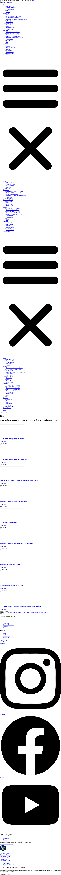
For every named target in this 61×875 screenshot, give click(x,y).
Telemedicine (9, 22)
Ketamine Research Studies (13, 34)
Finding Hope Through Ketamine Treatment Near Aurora (19, 480)
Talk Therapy (9, 20)
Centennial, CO (10, 53)
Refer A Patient (7, 54)
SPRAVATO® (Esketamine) (13, 16)
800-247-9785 (6, 835)
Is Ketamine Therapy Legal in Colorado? (13, 459)
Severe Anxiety (10, 27)
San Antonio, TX (10, 47)
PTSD (8, 26)
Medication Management (12, 17)
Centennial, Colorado (5, 855)
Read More (3, 441)
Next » (46, 612)
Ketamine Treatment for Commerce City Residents (16, 543)
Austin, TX (9, 46)
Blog (7, 42)
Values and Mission (11, 7)
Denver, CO (9, 49)
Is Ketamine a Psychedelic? (9, 522)
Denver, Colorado (4, 853)
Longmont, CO (10, 50)
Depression (9, 24)
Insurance (8, 10)
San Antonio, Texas (5, 860)
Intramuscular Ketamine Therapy (14, 14)
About (4, 4)
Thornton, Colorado (5, 856)
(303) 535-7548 (35, 0)
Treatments (6, 13)
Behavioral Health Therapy (13, 33)
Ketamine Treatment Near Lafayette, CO (13, 501)
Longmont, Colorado (5, 857)
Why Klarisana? (10, 9)
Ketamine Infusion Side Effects (10, 564)
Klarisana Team (10, 6)
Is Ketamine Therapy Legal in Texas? (12, 438)
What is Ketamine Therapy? (13, 32)
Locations (5, 44)
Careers (8, 12)
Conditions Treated (8, 23)
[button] (30, 118)
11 (42, 612)
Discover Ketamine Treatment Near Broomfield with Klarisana (20, 606)
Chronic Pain (9, 29)
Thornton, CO (10, 52)
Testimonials (9, 39)
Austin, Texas (3, 859)
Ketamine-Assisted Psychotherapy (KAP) (16, 19)
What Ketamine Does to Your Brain (11, 585)
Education (5, 30)
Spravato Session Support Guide (14, 37)
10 (38, 612)
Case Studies (9, 40)
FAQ (7, 43)
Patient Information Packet (13, 36)
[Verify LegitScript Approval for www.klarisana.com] (3, 850)
